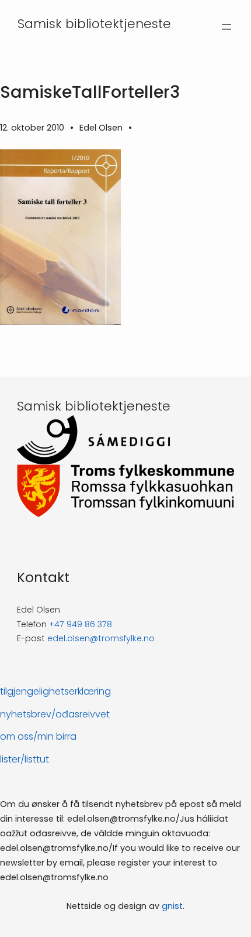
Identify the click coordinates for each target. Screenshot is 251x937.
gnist (172, 906)
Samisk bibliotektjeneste (94, 24)
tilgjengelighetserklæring (55, 691)
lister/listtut (24, 759)
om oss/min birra (38, 736)
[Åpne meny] (226, 27)
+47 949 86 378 (80, 624)
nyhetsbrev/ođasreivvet (55, 714)
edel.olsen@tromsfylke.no (101, 638)
